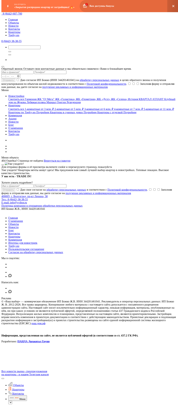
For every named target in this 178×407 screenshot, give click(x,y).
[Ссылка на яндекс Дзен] (10, 272)
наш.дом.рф (38, 323)
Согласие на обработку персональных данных (35, 252)
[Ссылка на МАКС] (10, 276)
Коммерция (15, 239)
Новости (13, 25)
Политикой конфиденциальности (106, 83)
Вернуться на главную (57, 160)
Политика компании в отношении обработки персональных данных (42, 205)
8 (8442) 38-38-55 (11, 41)
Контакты (14, 28)
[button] (2, 378)
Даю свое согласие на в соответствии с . (83, 189)
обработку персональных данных (99, 80)
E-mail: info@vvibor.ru (14, 202)
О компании (15, 220)
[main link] (2, 13)
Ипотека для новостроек (22, 242)
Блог (11, 230)
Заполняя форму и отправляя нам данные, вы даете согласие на (87, 85)
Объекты (13, 22)
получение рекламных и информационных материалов (75, 87)
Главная (13, 19)
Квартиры (14, 32)
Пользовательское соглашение (26, 249)
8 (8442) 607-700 (12, 13)
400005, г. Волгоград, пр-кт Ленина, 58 (24, 196)
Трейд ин (13, 35)
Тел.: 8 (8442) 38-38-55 (14, 199)
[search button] (9, 54)
